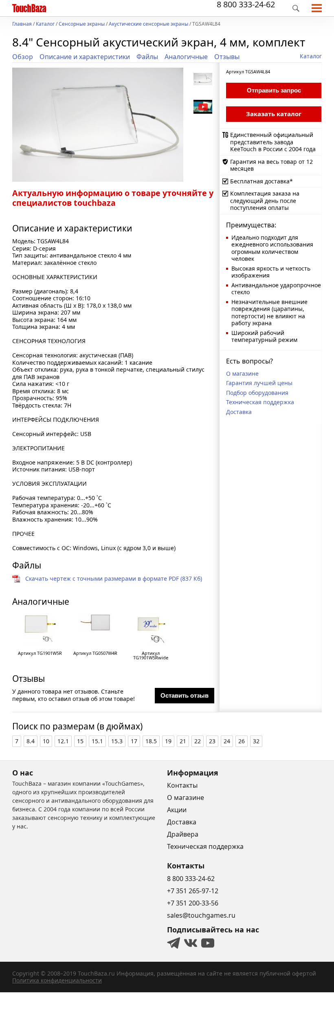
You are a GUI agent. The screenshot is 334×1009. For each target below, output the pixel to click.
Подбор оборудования (257, 393)
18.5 (151, 741)
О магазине (242, 373)
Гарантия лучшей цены (259, 383)
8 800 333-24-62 (246, 4)
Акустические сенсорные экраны (148, 24)
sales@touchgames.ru (201, 915)
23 (212, 741)
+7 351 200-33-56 (192, 903)
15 (80, 741)
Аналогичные (186, 56)
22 (197, 741)
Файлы (147, 56)
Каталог (45, 24)
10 (46, 741)
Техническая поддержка (260, 402)
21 (183, 741)
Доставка (239, 412)
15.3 (117, 741)
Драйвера (182, 834)
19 (168, 741)
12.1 (63, 741)
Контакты (182, 785)
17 (134, 741)
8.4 (30, 741)
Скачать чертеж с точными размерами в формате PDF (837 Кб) (113, 578)
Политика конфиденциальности (57, 980)
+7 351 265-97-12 (192, 890)
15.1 (97, 741)
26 (241, 741)
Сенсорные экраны (82, 24)
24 (227, 741)
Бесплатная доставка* (261, 181)
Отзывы (227, 56)
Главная (22, 24)
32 (256, 741)
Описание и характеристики (85, 56)
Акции (177, 809)
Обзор (22, 56)
